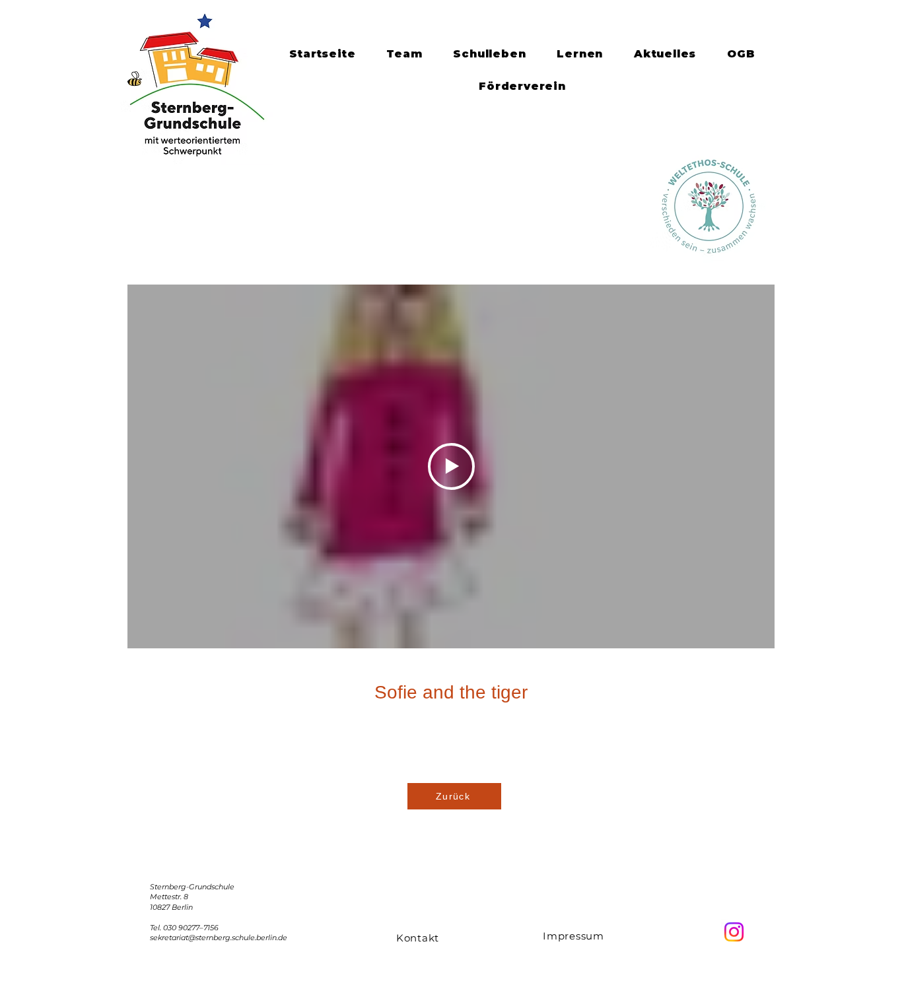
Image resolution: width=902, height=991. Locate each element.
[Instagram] (734, 932)
